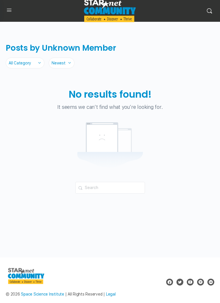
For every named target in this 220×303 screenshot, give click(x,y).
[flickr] (210, 282)
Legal (111, 294)
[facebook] (169, 282)
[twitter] (179, 282)
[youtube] (190, 282)
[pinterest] (200, 282)
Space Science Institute (42, 294)
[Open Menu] (9, 11)
